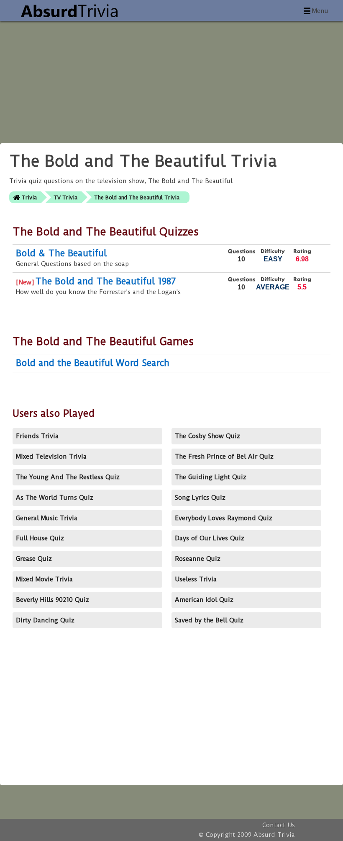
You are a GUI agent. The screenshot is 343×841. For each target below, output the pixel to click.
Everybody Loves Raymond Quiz (223, 518)
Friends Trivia (37, 436)
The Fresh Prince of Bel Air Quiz (224, 456)
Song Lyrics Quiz (200, 497)
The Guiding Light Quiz (210, 477)
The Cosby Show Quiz (207, 436)
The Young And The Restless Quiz (68, 477)
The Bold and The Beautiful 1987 (105, 281)
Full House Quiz (40, 538)
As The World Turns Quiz (54, 497)
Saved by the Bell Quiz (209, 620)
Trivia (29, 197)
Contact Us (278, 825)
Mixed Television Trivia (51, 456)
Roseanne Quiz (197, 558)
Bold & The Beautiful (61, 253)
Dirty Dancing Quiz (45, 620)
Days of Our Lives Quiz (209, 538)
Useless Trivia (196, 579)
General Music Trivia (46, 518)
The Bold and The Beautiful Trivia (136, 197)
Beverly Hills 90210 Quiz (52, 600)
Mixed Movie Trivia (44, 579)
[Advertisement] (171, 79)
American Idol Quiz (204, 600)
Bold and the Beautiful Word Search (92, 363)
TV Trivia (65, 197)
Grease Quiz (34, 558)
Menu (320, 11)
